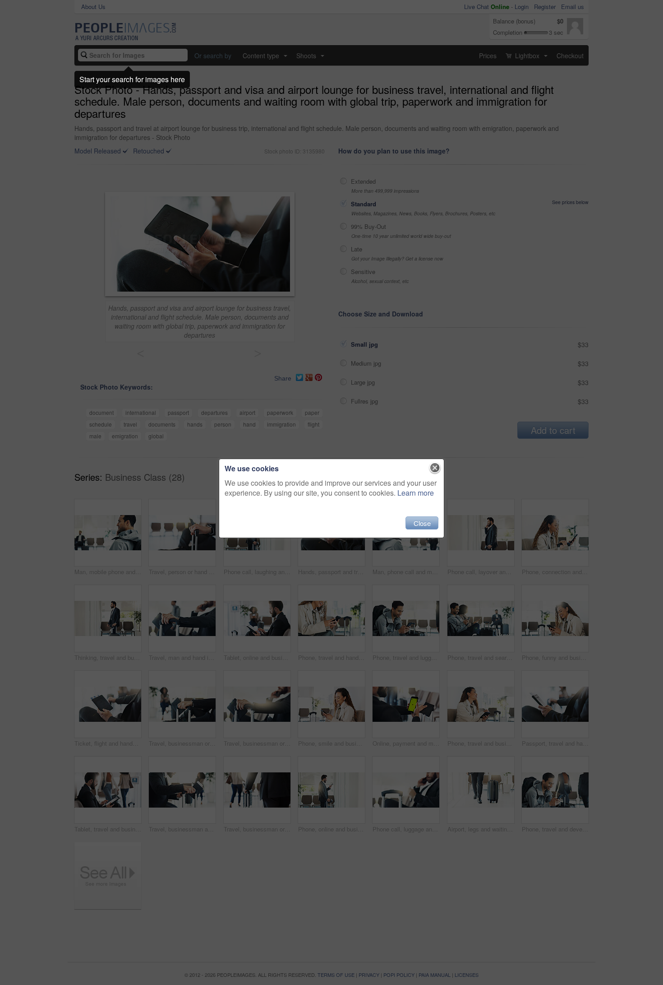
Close (422, 523)
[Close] (435, 468)
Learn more (415, 493)
